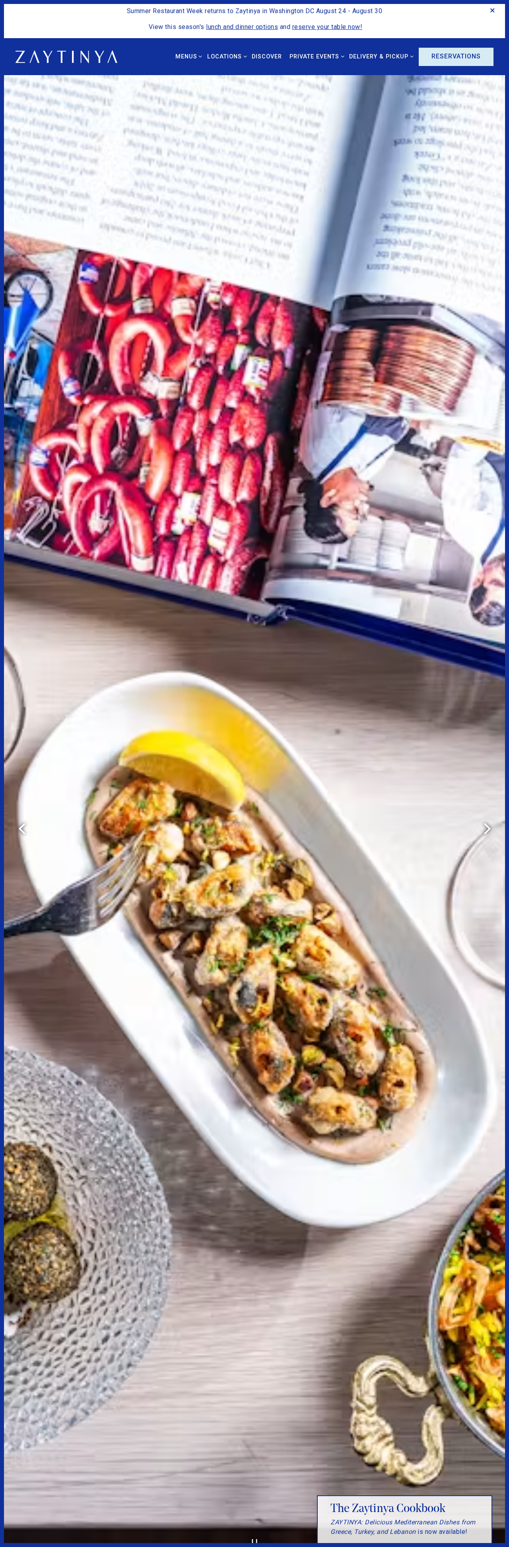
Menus (187, 56)
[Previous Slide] (22, 829)
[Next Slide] (487, 829)
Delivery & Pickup (380, 56)
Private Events (315, 56)
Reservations (456, 56)
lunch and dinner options (242, 27)
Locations (225, 56)
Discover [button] (267, 56)
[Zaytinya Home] (75, 56)
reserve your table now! (327, 27)
